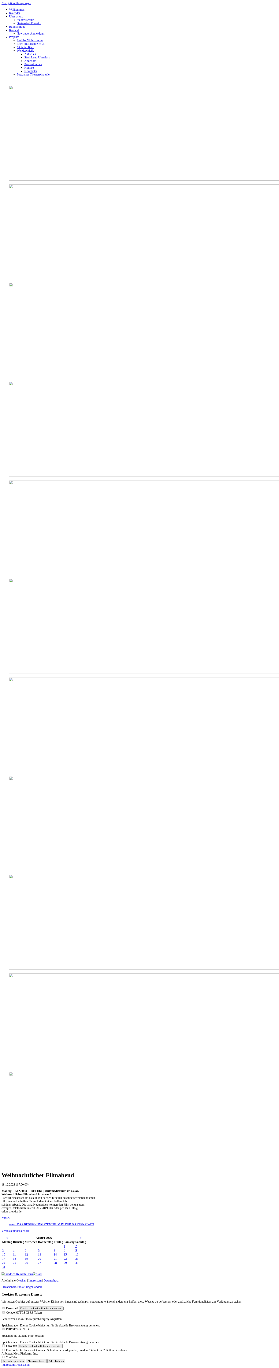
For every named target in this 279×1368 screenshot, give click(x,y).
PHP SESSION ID (17, 1329)
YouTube (11, 1357)
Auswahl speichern (13, 1361)
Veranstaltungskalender (15, 1230)
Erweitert (11, 1346)
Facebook (12, 1350)
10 (3, 1254)
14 (55, 1254)
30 (76, 1262)
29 (65, 1262)
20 (39, 1258)
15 (65, 1254)
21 (55, 1258)
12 (26, 1254)
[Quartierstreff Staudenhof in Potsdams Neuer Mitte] (37, 1274)
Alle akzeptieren (36, 1361)
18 (14, 1258)
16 (76, 1254)
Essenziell (12, 1308)
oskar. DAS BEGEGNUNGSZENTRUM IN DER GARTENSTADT (51, 1224)
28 (55, 1262)
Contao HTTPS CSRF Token (24, 1312)
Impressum (35, 1280)
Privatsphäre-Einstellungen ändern (22, 1287)
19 (26, 1258)
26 (26, 1262)
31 (3, 1267)
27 (39, 1262)
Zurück (6, 1217)
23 (76, 1258)
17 (3, 1258)
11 (14, 1254)
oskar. (22, 1280)
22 (65, 1258)
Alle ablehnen (56, 1361)
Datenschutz (51, 1280)
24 (3, 1262)
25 (14, 1262)
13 (39, 1254)
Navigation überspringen (16, 3)
